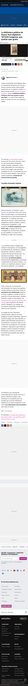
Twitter (16, 64)
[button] (12, 77)
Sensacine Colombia (19, 673)
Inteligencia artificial (7, 589)
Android (13, 25)
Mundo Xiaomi (5, 635)
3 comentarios (7, 64)
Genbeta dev (17, 592)
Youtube (14, 570)
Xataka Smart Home (6, 633)
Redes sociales (5, 595)
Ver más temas (6, 606)
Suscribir (23, 558)
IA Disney (22, 546)
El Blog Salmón (18, 656)
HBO (25, 25)
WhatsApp (4, 601)
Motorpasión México (19, 675)
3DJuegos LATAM (18, 668)
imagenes (17, 422)
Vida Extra (16, 628)
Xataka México (5, 668)
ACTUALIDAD (4, 5)
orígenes (4, 212)
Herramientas (17, 589)
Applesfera (4, 631)
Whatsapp (19, 25)
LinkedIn (3, 573)
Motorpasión (17, 646)
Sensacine (16, 636)
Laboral (16, 595)
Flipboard (18, 64)
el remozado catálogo (16, 159)
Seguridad (4, 592)
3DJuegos (16, 626)
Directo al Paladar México (6, 676)
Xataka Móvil (5, 628)
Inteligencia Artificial (19, 601)
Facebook (13, 64)
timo (3, 598)
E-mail (21, 64)
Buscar (26, 612)
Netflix (16, 598)
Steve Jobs (6, 25)
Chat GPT (15, 546)
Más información (5, 684)
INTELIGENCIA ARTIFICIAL (17, 5)
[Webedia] (24, 1)
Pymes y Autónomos (19, 658)
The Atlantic (8, 411)
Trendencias (5, 656)
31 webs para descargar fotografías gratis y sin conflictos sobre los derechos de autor (13, 417)
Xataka (3, 626)
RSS (21, 570)
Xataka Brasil (5, 671)
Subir (22, 618)
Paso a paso (5, 586)
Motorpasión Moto (18, 648)
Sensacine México (18, 671)
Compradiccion (5, 661)
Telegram (17, 570)
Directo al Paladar (6, 646)
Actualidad (10, 422)
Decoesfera (4, 658)
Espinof (16, 638)
